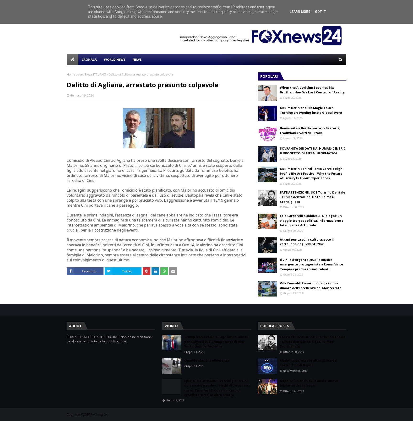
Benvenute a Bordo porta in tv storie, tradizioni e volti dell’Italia (310, 130)
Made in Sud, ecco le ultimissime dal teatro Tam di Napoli (308, 362)
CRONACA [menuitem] (89, 59)
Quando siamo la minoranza (206, 360)
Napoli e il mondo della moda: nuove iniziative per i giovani (309, 383)
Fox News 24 (99, 414)
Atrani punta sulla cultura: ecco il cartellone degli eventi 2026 (307, 241)
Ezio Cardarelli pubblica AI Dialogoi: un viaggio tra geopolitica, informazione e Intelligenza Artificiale (311, 220)
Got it (320, 12)
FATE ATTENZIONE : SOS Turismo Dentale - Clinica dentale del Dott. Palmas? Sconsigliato (312, 197)
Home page (75, 74)
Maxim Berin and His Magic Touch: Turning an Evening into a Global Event (311, 110)
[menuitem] (72, 59)
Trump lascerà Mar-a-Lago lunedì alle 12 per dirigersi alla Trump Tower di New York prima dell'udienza (216, 341)
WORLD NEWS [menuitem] (114, 59)
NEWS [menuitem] (137, 59)
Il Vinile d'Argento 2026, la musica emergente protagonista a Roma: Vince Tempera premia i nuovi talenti (311, 264)
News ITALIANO (95, 74)
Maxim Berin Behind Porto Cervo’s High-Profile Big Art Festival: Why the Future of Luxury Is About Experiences (312, 173)
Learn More (300, 12)
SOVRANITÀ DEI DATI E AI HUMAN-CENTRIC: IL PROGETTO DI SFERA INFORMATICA (313, 150)
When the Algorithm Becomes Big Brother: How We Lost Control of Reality (312, 89)
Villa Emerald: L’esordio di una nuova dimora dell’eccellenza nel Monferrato (311, 285)
